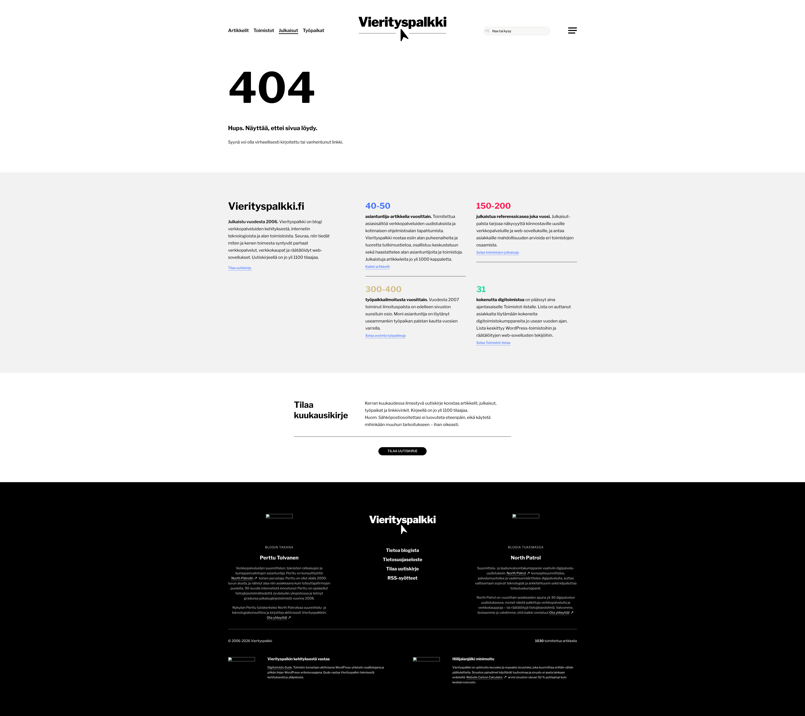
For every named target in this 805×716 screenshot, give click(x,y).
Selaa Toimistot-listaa (493, 343)
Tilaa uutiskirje (402, 451)
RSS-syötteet (402, 578)
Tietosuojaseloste (402, 559)
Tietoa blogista (402, 550)
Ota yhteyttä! (277, 618)
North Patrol (516, 573)
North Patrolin (242, 578)
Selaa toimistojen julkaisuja (497, 252)
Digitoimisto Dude (279, 667)
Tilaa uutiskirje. (240, 268)
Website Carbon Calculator (484, 677)
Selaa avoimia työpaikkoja (385, 336)
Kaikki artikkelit (377, 267)
